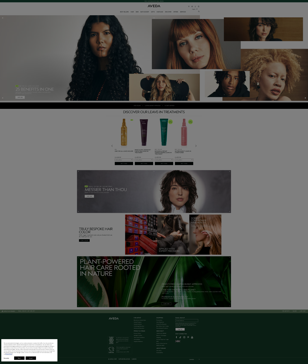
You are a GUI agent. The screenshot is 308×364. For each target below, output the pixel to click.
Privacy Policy (9, 354)
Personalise (6, 358)
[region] (29, 350)
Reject (19, 358)
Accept (31, 358)
